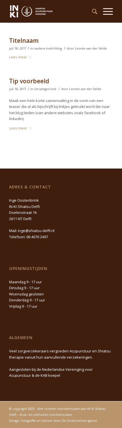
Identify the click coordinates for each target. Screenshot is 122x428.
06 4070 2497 (37, 236)
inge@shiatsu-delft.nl (36, 230)
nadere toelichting (48, 48)
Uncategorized (45, 89)
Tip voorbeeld (29, 81)
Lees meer (18, 56)
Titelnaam (24, 40)
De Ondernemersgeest (79, 420)
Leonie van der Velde (91, 48)
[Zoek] (91, 11)
